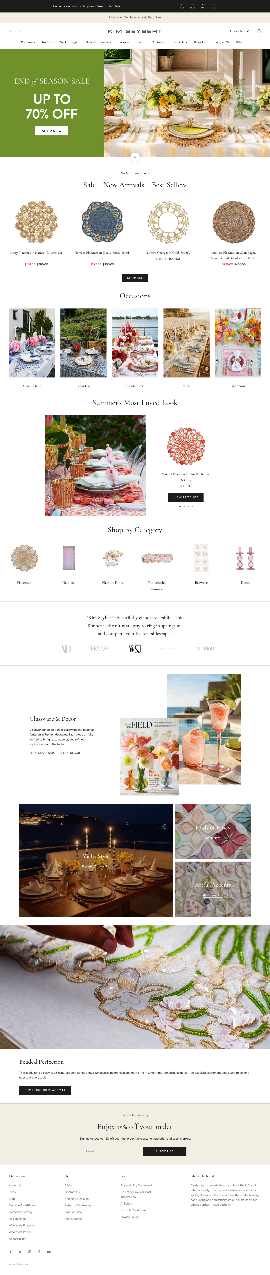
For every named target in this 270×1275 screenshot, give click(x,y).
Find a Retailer (74, 1218)
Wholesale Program (21, 1225)
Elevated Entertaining (96, 866)
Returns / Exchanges (78, 1205)
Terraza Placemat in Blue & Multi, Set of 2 (102, 255)
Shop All (135, 277)
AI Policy (126, 1203)
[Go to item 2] (100, 648)
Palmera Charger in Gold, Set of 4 (167, 253)
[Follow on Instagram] (30, 1252)
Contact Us (72, 1192)
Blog (12, 1198)
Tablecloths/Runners (97, 42)
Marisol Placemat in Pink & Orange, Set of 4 (186, 477)
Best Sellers (169, 185)
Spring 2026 (221, 42)
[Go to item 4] (170, 648)
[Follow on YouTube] (49, 1252)
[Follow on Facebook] (10, 1252)
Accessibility (17, 1239)
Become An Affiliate (22, 1205)
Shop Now (174, 17)
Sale (239, 42)
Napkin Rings (68, 42)
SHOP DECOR (70, 753)
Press (12, 1192)
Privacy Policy (129, 1217)
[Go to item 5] (205, 648)
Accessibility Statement (136, 1185)
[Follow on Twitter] (20, 1252)
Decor (140, 42)
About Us (15, 1185)
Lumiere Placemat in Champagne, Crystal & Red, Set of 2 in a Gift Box (234, 255)
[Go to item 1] (65, 648)
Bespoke (199, 42)
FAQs (68, 1185)
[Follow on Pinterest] (39, 1252)
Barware (123, 42)
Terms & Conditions (133, 1210)
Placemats (28, 42)
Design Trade (17, 1218)
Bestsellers (180, 42)
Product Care (73, 1212)
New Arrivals (123, 185)
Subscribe (165, 1151)
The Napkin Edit (213, 895)
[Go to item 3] (135, 648)
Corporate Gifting (20, 1212)
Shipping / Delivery (77, 1198)
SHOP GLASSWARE (42, 753)
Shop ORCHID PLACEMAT (45, 1090)
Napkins (47, 42)
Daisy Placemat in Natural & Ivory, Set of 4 (36, 255)
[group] (135, 103)
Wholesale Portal (20, 1232)
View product (186, 497)
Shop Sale (114, 6)
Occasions (158, 42)
